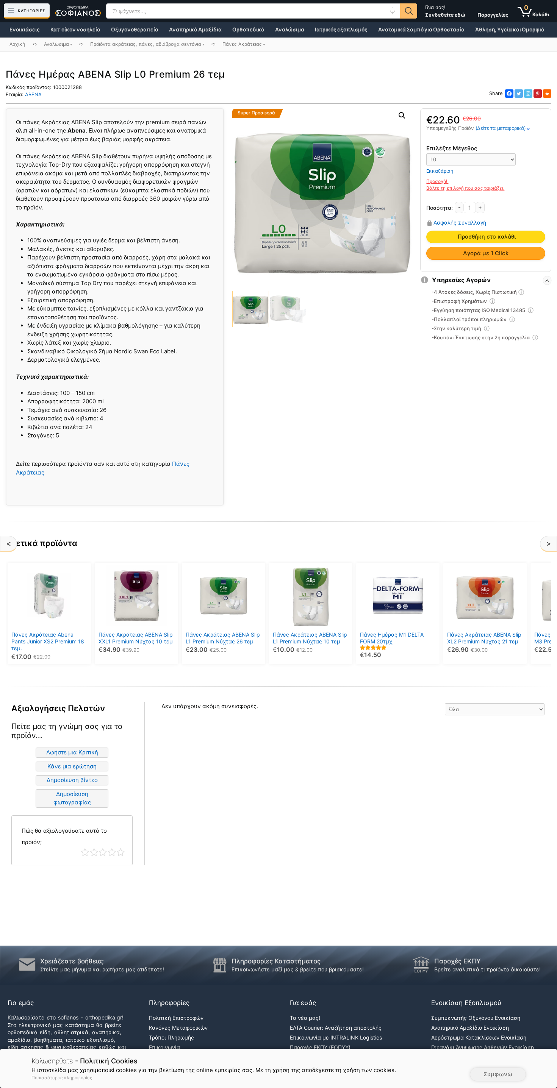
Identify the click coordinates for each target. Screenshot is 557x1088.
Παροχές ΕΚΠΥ (457, 961)
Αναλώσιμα (289, 30)
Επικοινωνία (164, 1047)
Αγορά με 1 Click (485, 253)
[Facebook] (509, 93)
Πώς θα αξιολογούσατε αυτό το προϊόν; (64, 836)
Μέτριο (103, 852)
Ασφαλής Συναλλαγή (459, 222)
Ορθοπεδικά (248, 30)
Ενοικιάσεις (24, 30)
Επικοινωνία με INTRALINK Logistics (336, 1037)
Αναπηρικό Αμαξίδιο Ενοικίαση (470, 1027)
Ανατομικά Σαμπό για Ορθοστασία (421, 30)
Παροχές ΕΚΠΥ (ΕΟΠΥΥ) (320, 1047)
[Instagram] (528, 93)
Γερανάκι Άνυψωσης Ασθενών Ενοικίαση (482, 1047)
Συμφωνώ (497, 1074)
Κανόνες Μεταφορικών (178, 1027)
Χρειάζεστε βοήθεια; (72, 961)
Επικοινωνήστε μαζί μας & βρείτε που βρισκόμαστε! (298, 969)
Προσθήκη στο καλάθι (487, 236)
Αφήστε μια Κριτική (72, 752)
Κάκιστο (85, 852)
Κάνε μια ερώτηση (72, 766)
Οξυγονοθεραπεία (134, 30)
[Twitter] (519, 93)
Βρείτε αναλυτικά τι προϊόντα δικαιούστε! (487, 969)
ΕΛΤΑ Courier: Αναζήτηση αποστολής (336, 1027)
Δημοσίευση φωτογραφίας (72, 798)
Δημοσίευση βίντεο (72, 780)
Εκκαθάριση (439, 171)
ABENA (33, 94)
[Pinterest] (538, 93)
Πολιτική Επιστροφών (176, 1018)
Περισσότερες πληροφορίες (61, 1077)
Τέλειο (120, 852)
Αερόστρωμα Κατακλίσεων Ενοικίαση (478, 1037)
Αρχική (17, 44)
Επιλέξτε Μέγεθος (451, 148)
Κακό (94, 852)
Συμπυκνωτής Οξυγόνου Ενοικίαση (475, 1018)
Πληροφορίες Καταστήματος (276, 961)
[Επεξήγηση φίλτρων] (521, 293)
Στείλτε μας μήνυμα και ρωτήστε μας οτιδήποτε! (102, 969)
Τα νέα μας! (305, 1018)
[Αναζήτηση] (408, 11)
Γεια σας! (445, 11)
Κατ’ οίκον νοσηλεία (75, 30)
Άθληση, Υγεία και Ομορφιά (509, 30)
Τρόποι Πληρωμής (171, 1037)
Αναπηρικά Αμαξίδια (195, 30)
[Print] (547, 93)
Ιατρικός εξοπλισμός (341, 30)
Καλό (112, 852)
